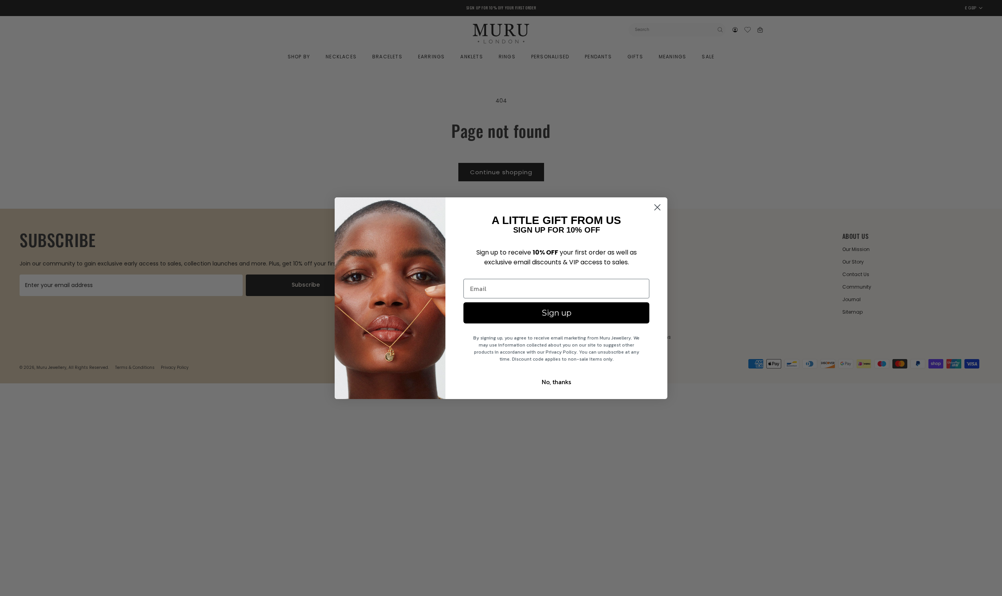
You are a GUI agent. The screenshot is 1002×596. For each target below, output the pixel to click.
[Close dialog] (657, 207)
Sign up (556, 313)
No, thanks (556, 381)
